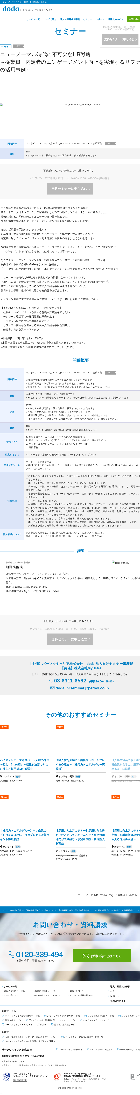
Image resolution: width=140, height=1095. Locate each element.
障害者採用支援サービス (65, 1024)
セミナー (87, 19)
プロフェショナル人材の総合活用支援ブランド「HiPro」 (31, 1041)
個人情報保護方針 (20, 1080)
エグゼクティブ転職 (44, 1065)
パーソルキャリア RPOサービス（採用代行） (26, 1024)
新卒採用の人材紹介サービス (100, 1016)
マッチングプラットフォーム (96, 1020)
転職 (3, 1065)
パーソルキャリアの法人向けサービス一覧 (83, 1037)
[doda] (18, 8)
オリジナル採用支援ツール (82, 995)
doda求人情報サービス (45, 991)
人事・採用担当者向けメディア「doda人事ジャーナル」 (31, 1037)
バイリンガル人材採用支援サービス (63, 1016)
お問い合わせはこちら (106, 956)
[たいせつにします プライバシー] (6, 1076)
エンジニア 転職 (14, 1065)
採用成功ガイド (115, 19)
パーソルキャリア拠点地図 (101, 1049)
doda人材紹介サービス (14, 991)
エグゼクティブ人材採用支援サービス (22, 1016)
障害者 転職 (28, 1065)
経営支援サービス (13, 1020)
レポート (100, 19)
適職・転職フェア (62, 1065)
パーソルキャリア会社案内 (70, 1049)
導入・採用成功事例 (70, 19)
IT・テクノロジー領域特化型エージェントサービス (52, 1020)
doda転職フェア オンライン (47, 995)
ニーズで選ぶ (50, 19)
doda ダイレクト (77, 991)
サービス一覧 (33, 19)
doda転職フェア (11, 995)
